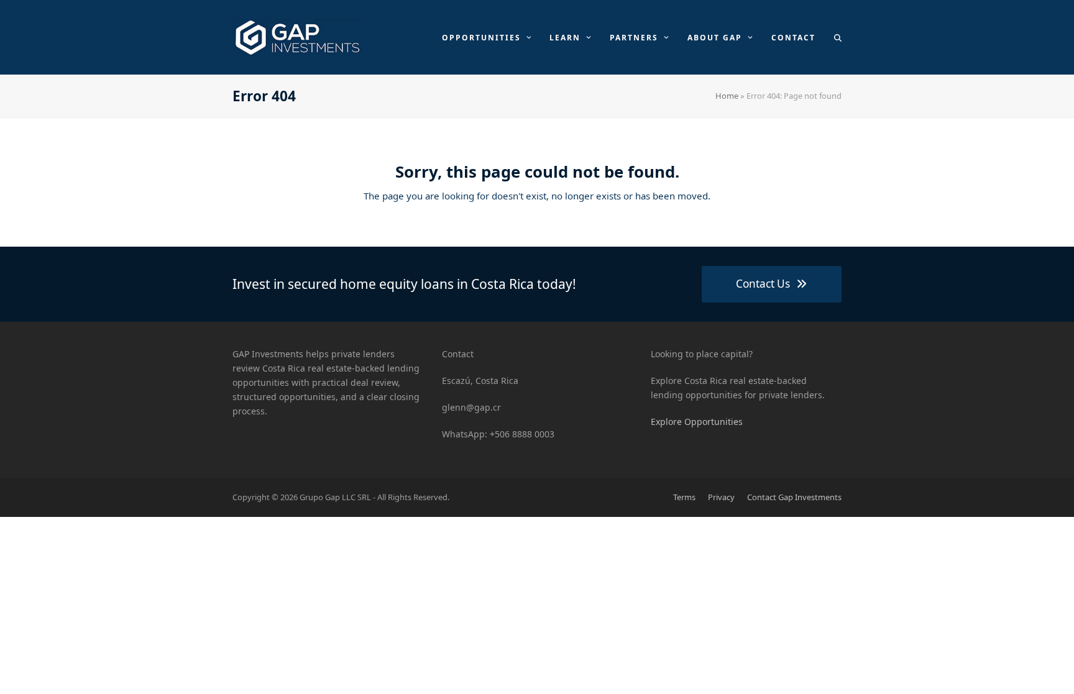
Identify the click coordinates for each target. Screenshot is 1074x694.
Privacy (721, 497)
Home (726, 95)
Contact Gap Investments (794, 497)
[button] (838, 37)
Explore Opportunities (697, 421)
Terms (684, 497)
